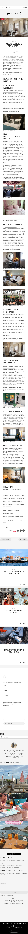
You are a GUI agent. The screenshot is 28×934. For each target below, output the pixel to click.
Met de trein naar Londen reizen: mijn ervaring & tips (11, 863)
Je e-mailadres (3, 883)
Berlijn (7, 51)
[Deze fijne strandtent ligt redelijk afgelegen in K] (14, 779)
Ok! (9, 927)
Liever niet (17, 927)
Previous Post (6, 539)
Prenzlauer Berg (8, 455)
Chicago (9, 415)
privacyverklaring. (9, 895)
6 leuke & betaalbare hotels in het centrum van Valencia (12, 862)
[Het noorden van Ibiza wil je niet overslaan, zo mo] (14, 835)
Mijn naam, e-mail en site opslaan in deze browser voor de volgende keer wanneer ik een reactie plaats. (13, 704)
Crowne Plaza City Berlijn (11, 227)
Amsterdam (6, 461)
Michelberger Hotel (13, 315)
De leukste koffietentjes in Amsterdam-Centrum (11, 865)
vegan (20, 329)
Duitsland (12, 51)
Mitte (20, 454)
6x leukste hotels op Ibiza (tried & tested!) (9, 867)
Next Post (22, 539)
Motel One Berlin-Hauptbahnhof (10, 92)
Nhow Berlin (6, 141)
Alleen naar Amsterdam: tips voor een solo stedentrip (12, 860)
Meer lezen (14, 930)
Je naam (2, 877)
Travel (14, 41)
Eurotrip (20, 51)
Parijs (4, 415)
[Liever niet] (26, 928)
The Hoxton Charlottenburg (13, 510)
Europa (15, 51)
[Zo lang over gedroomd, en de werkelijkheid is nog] (14, 807)
